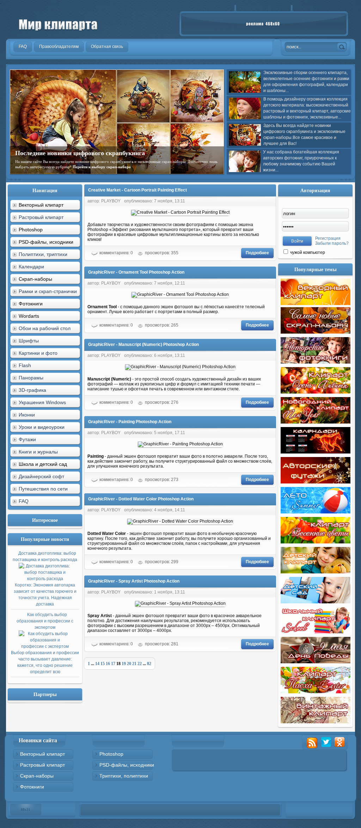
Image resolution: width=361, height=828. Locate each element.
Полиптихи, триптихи (43, 254)
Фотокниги (32, 787)
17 (113, 663)
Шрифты (29, 340)
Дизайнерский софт (41, 476)
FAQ (24, 501)
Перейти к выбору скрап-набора (102, 167)
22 (139, 663)
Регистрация (328, 238)
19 (124, 663)
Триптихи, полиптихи (123, 776)
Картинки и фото (38, 353)
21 (134, 663)
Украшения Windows (42, 402)
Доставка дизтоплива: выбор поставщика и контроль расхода (45, 579)
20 (129, 663)
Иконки (27, 415)
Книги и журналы (38, 452)
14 (97, 663)
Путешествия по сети (43, 489)
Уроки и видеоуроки (42, 427)
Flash (25, 365)
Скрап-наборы (37, 776)
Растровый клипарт (41, 217)
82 (149, 663)
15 (102, 663)
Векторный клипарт (42, 754)
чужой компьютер (307, 252)
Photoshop (111, 754)
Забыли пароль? (332, 243)
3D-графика (32, 390)
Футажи (27, 439)
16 (108, 663)
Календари (31, 266)
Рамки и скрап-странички (48, 291)
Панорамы (31, 377)
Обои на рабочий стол (45, 328)
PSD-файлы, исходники (126, 765)
